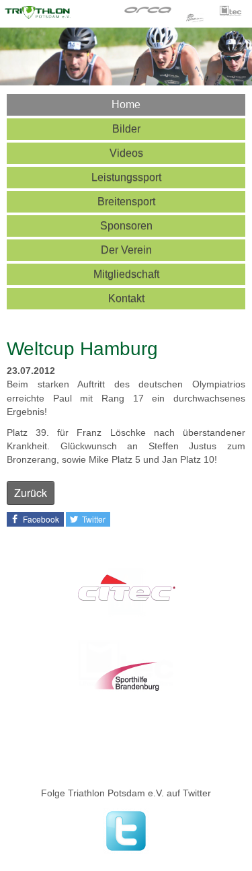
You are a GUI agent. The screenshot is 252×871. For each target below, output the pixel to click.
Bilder (126, 129)
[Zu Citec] (126, 590)
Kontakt (126, 298)
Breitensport (126, 201)
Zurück (30, 492)
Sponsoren (126, 225)
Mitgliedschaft (126, 274)
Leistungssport (126, 177)
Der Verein (126, 250)
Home (126, 104)
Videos (126, 153)
